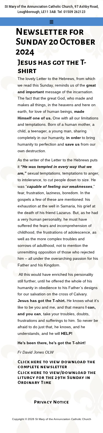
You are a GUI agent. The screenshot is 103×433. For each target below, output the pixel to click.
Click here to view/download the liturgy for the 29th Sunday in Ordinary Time (57, 377)
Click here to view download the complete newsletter (56, 364)
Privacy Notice (51, 402)
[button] (51, 22)
